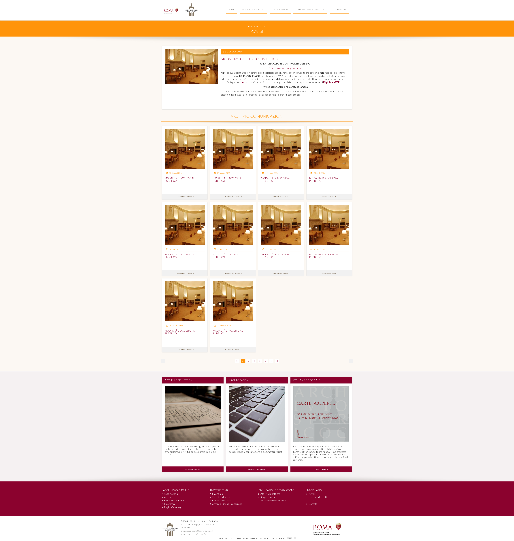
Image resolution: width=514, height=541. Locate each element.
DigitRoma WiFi (331, 82)
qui (242, 82)
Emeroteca (169, 503)
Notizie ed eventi (318, 497)
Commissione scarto (222, 500)
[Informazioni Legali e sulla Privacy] (295, 538)
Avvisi (312, 493)
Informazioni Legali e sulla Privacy (196, 534)
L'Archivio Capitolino (253, 9)
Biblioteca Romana (174, 500)
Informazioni (339, 9)
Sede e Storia (171, 493)
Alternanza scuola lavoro (273, 500)
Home (231, 9)
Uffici (311, 500)
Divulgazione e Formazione (310, 9)
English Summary (172, 507)
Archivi (167, 497)
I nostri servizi (280, 9)
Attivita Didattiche (270, 493)
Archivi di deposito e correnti (227, 503)
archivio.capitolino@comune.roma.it (197, 530)
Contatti (313, 503)
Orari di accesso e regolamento (285, 68)
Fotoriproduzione (221, 497)
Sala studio (218, 493)
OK (289, 538)
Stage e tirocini (268, 497)
